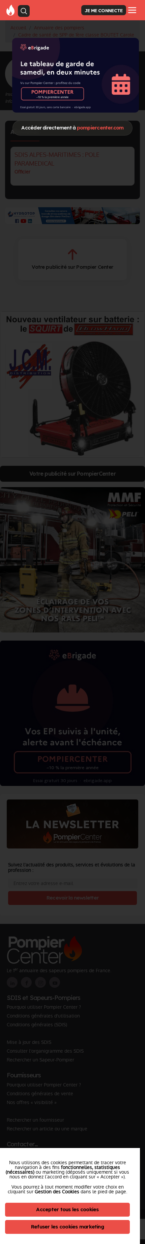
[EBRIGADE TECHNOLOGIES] (75, 75)
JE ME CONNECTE (103, 10)
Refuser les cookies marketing (67, 1226)
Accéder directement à (72, 127)
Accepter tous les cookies (67, 1209)
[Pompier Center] (10, 9)
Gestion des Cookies (57, 1191)
